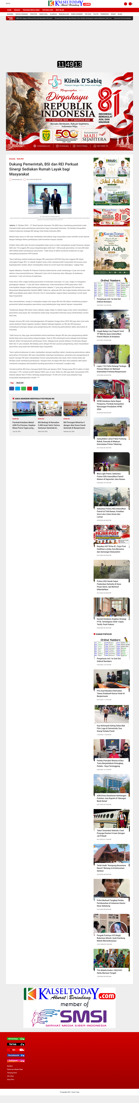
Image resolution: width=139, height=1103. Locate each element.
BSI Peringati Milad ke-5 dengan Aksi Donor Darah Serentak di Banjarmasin (75, 425)
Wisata (113, 14)
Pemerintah (105, 14)
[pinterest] (29, 388)
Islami (120, 14)
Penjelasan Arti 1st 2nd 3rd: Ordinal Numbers (109, 300)
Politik (95, 14)
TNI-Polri (88, 14)
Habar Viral (43, 14)
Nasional (10, 14)
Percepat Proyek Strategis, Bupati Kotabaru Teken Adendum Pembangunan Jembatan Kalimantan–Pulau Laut (42, 18)
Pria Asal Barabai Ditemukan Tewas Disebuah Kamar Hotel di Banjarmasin (111, 693)
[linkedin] (35, 388)
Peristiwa (33, 14)
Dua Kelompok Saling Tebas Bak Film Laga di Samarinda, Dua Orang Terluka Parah (111, 728)
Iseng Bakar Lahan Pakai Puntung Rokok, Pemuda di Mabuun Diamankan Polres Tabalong (111, 441)
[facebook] (11, 388)
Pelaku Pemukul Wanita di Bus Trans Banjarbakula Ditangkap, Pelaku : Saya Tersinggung (110, 763)
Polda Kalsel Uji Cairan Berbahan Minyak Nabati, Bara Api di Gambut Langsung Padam (96, 18)
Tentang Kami (47, 10)
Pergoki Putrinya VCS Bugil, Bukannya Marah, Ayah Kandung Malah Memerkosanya (111, 938)
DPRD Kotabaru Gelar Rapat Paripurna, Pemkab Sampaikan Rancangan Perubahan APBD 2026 (110, 405)
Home (9, 10)
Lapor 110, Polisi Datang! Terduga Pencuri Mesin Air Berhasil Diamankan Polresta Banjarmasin (111, 369)
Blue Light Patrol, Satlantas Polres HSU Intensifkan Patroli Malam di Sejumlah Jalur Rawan (111, 476)
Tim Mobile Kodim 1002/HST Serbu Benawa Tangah (109, 971)
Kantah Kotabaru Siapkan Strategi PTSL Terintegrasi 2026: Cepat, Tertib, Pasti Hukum (111, 621)
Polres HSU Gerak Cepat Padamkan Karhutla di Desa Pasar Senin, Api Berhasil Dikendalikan (109, 585)
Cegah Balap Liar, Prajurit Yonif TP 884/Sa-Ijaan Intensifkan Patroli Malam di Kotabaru (110, 334)
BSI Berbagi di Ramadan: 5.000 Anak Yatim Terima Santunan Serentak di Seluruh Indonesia (49, 425)
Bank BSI (20, 159)
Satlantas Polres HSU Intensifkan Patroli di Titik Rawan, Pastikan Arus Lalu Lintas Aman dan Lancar (111, 513)
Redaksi (17, 10)
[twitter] (17, 388)
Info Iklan (60, 10)
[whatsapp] (23, 388)
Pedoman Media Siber (31, 10)
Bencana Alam (64, 14)
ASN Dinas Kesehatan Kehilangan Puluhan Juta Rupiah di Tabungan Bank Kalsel (111, 798)
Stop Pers (10, 1079)
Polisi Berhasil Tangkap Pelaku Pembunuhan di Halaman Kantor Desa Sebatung (111, 903)
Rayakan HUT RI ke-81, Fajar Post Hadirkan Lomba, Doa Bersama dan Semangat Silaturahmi (111, 549)
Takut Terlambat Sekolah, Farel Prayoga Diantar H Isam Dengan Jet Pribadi (111, 833)
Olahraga (53, 14)
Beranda (12, 159)
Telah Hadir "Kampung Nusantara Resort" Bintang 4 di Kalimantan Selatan (111, 868)
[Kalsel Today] (69, 6)
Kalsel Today (75, 1092)
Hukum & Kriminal (22, 14)
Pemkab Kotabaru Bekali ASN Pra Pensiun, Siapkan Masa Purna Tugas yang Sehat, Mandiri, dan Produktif (23, 425)
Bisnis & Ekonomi (77, 14)
